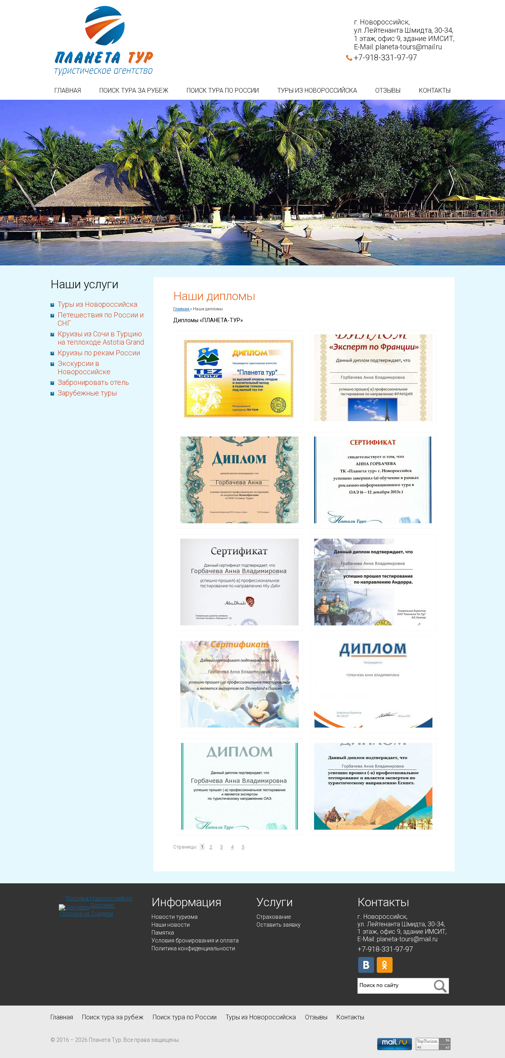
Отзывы (387, 90)
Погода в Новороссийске (98, 898)
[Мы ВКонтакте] (366, 965)
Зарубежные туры (87, 393)
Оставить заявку (278, 925)
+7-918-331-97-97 (385, 57)
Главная (67, 90)
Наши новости (171, 925)
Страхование (273, 917)
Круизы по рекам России (99, 353)
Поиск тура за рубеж (133, 90)
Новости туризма (175, 917)
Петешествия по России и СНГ (101, 319)
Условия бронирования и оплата (195, 940)
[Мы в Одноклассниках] (385, 965)
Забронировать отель (93, 382)
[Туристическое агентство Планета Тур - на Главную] (103, 41)
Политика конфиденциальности (193, 948)
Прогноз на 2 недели (86, 914)
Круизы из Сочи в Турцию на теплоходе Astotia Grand (101, 338)
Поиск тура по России (223, 90)
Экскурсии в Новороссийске (84, 367)
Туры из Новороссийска (317, 90)
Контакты (435, 90)
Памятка (163, 932)
